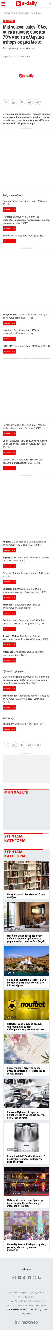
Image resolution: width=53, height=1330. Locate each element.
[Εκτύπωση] (30, 102)
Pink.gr (10, 1301)
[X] (22, 102)
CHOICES (9, 13)
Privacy (20, 1297)
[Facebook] (6, 102)
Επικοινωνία (12, 1293)
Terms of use (30, 1297)
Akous (43, 1305)
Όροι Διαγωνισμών (36, 1293)
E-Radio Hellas (21, 1301)
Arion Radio (22, 1305)
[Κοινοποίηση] (37, 102)
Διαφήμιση (23, 1293)
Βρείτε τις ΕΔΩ (9, 209)
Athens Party (34, 1305)
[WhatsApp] (14, 102)
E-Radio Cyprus (34, 1301)
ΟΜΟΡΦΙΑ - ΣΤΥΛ (29, 13)
